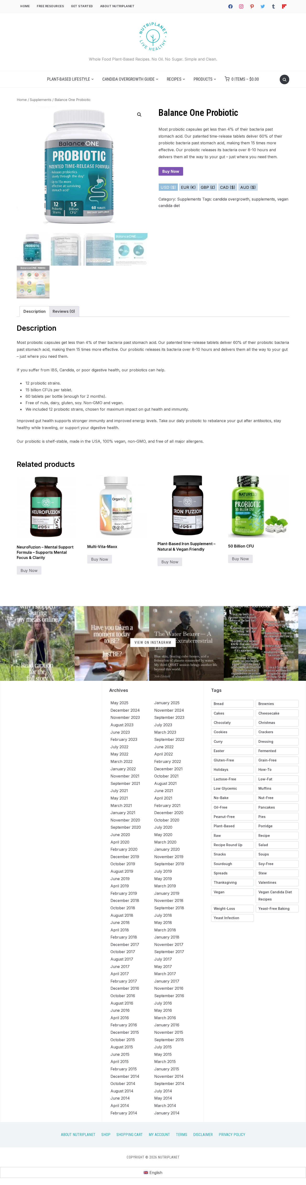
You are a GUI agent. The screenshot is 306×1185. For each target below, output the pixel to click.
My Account (159, 1134)
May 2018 (163, 922)
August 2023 (121, 724)
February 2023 (123, 739)
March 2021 (121, 805)
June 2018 (120, 922)
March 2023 (165, 732)
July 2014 (163, 1091)
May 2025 (119, 702)
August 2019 (121, 871)
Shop (105, 1134)
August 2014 (121, 1091)
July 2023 (163, 724)
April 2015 (119, 1061)
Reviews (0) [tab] (64, 311)
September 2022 (169, 739)
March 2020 (165, 842)
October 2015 (122, 1039)
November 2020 (125, 820)
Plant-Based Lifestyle (68, 79)
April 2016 (119, 1017)
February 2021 (167, 805)
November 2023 (125, 717)
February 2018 (123, 937)
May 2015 (163, 1054)
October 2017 (122, 951)
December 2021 (168, 768)
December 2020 (168, 812)
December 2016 (124, 988)
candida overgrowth (231, 199)
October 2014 (122, 1083)
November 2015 (168, 1032)
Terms (181, 1134)
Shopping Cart (129, 1134)
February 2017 (123, 981)
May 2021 (119, 798)
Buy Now (170, 171)
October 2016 (122, 995)
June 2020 (120, 834)
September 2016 (169, 995)
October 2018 (122, 908)
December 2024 (125, 710)
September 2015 (169, 1039)
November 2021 (124, 776)
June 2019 (120, 878)
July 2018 (163, 915)
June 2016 (120, 1010)
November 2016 (168, 988)
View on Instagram (153, 642)
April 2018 (119, 930)
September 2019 (169, 863)
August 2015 (121, 1047)
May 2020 (163, 834)
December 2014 (124, 1076)
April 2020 (119, 842)
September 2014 (169, 1083)
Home (25, 6)
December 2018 (124, 900)
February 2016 (123, 1025)
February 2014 (123, 1113)
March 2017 (165, 973)
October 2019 (122, 863)
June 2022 (164, 746)
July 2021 (119, 790)
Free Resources (50, 6)
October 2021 (166, 776)
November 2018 (168, 900)
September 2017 (169, 951)
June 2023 (120, 732)
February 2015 (123, 1069)
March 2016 (165, 1017)
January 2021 (122, 812)
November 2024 (169, 710)
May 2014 (163, 1098)
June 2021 (163, 790)
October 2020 (166, 820)
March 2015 (165, 1061)
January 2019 (166, 893)
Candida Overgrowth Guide (128, 79)
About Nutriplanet (117, 6)
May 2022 (119, 754)
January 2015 (166, 1069)
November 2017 (168, 944)
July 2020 (163, 827)
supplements (263, 199)
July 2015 (163, 1047)
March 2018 (165, 930)
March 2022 (121, 761)
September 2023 (169, 717)
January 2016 (166, 1025)
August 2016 (121, 1003)
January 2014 (167, 1113)
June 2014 (120, 1098)
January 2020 (167, 849)
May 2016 (163, 1010)
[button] (139, 114)
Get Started (82, 6)
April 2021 (163, 798)
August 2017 (121, 959)
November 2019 (168, 856)
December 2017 (124, 944)
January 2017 (166, 981)
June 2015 (119, 1054)
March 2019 (165, 885)
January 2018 (166, 937)
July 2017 (163, 959)
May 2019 (163, 878)
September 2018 (169, 908)
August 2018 (121, 915)
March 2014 (165, 1105)
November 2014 (169, 1076)
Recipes (174, 79)
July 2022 (119, 746)
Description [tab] (34, 311)
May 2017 (163, 966)
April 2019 (119, 885)
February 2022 (167, 761)
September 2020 (125, 827)
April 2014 (119, 1105)
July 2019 (163, 871)
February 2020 (123, 849)
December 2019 (124, 856)
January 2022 (123, 768)
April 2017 (119, 973)
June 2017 (120, 966)
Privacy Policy (232, 1134)
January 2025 (167, 702)
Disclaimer (203, 1134)
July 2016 (163, 1003)
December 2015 (124, 1032)
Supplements (40, 100)
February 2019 (123, 893)
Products (203, 79)
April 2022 (163, 754)
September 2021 (125, 783)
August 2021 (165, 783)
